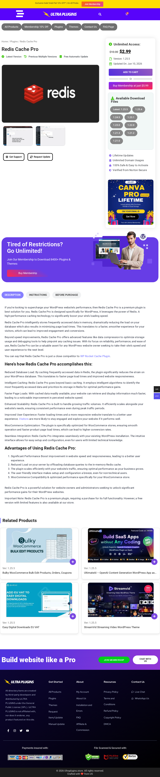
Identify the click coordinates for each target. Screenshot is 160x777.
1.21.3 (116, 132)
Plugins (59, 26)
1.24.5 (116, 116)
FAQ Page (108, 26)
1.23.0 (116, 124)
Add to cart (130, 72)
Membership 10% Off (36, 26)
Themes (73, 26)
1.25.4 (138, 108)
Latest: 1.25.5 (120, 108)
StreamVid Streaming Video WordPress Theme (112, 627)
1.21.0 (116, 140)
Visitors (24, 418)
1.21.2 (131, 132)
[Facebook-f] (8, 730)
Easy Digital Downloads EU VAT (20, 627)
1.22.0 (131, 124)
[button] (100, 14)
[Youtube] (27, 730)
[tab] (13, 295)
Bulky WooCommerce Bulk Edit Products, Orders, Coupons (37, 572)
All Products (11, 26)
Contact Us (91, 26)
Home (5, 41)
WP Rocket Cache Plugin (95, 356)
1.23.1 (131, 116)
